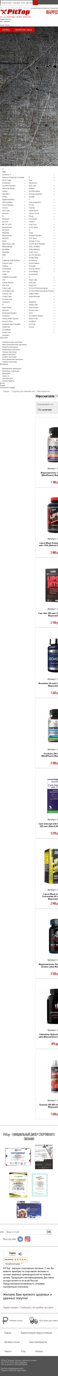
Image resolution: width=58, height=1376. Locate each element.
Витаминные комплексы (11, 94)
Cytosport (6, 302)
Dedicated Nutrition (9, 313)
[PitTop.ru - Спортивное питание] (15, 12)
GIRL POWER (34, 247)
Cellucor (5, 266)
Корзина (6, 29)
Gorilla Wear (33, 258)
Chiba (4, 274)
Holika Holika (34, 294)
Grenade (32, 266)
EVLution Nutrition (35, 194)
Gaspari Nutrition (35, 235)
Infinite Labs (33, 305)
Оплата (39, 8)
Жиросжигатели (8, 110)
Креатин (5, 120)
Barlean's (5, 219)
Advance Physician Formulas (13, 177)
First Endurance (35, 202)
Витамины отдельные (10, 371)
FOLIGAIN (33, 219)
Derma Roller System (10, 319)
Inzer (31, 313)
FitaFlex (32, 208)
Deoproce (6, 316)
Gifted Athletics (34, 249)
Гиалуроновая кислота (11, 104)
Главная (6, 391)
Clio (3, 280)
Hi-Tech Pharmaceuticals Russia (41, 291)
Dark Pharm (6, 307)
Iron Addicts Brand (36, 316)
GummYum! (33, 274)
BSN (4, 255)
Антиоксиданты (8, 381)
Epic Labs (32, 186)
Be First (5, 222)
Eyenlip (31, 197)
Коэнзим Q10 (7, 378)
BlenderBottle (7, 247)
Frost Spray (33, 227)
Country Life (6, 294)
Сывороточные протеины (12, 81)
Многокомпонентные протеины (14, 86)
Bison (4, 241)
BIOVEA (5, 238)
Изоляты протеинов (10, 84)
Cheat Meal (6, 269)
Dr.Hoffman (6, 330)
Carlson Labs (7, 263)
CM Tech (5, 285)
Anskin (4, 191)
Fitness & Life (34, 213)
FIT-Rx (31, 205)
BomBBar (5, 249)
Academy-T (6, 175)
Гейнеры (5, 91)
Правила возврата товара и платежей (36, 1332)
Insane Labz (33, 310)
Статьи (52, 8)
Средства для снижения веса (13, 122)
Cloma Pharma (7, 283)
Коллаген (5, 102)
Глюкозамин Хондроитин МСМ (14, 99)
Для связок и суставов (11, 96)
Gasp (31, 233)
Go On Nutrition (35, 255)
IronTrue (32, 324)
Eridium (31, 188)
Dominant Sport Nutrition (11, 324)
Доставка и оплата (12, 1342)
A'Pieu (4, 197)
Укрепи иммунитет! (9, 74)
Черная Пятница (8, 72)
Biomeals (5, 233)
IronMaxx (32, 321)
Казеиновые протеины (11, 349)
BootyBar (5, 252)
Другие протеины (9, 354)
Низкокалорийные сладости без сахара (17, 127)
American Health (8, 188)
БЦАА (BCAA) (7, 89)
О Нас (23, 1351)
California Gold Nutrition (11, 260)
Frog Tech (33, 224)
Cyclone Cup (7, 299)
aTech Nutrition (8, 205)
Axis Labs (6, 211)
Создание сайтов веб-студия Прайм (13, 1370)
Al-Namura (6, 183)
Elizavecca (33, 183)
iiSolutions (32, 302)
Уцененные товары (9, 79)
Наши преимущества (38, 1342)
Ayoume (5, 213)
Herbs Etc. (33, 285)
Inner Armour (34, 307)
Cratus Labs (7, 296)
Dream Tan (6, 332)
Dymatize (5, 335)
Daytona (5, 310)
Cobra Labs (6, 288)
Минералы (6, 373)
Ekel (30, 180)
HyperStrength (34, 296)
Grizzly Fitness (34, 269)
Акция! (4, 77)
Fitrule (31, 216)
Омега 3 (5, 376)
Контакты (39, 1351)
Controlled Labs (8, 291)
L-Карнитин (6, 112)
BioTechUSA (7, 235)
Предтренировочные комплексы (15, 117)
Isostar (31, 327)
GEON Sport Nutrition (37, 244)
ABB (4, 172)
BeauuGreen (7, 227)
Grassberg (33, 260)
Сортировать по (45, 404)
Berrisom (5, 230)
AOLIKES (5, 194)
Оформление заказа (23, 29)
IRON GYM (33, 319)
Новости (45, 8)
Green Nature (34, 263)
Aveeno (5, 208)
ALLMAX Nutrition (8, 186)
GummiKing (33, 271)
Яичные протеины (9, 352)
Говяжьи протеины (9, 362)
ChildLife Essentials (9, 277)
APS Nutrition (7, 202)
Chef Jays (6, 271)
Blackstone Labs (8, 244)
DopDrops (6, 327)
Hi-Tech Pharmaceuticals (38, 288)
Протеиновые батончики (11, 115)
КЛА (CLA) (6, 133)
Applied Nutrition (8, 199)
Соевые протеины (9, 357)
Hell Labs (32, 283)
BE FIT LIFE (7, 224)
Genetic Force (34, 241)
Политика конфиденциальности (12, 1368)
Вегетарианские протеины (12, 359)
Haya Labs (33, 280)
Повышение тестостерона (12, 69)
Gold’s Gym (33, 252)
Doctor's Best (7, 321)
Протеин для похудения (11, 136)
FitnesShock (33, 211)
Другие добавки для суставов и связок (17, 107)
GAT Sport (33, 238)
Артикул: (52, 468)
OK (49, 1232)
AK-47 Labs (6, 180)
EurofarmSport (34, 191)
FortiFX (31, 222)
